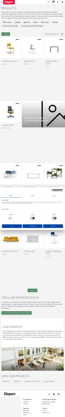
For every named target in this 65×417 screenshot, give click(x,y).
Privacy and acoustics (10, 26)
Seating (17, 22)
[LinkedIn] (58, 394)
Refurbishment (46, 404)
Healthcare (16, 381)
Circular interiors (49, 381)
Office (25, 414)
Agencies (26, 22)
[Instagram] (53, 394)
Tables (35, 22)
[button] (10, 47)
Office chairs (7, 22)
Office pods (45, 22)
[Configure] (26, 123)
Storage (55, 22)
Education (6, 381)
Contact (44, 410)
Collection (26, 402)
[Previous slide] (3, 358)
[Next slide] (62, 358)
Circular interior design (48, 402)
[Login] (48, 2)
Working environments (32, 381)
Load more (32, 290)
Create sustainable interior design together (16, 313)
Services (25, 404)
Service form (45, 412)
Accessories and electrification (32, 26)
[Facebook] (49, 394)
